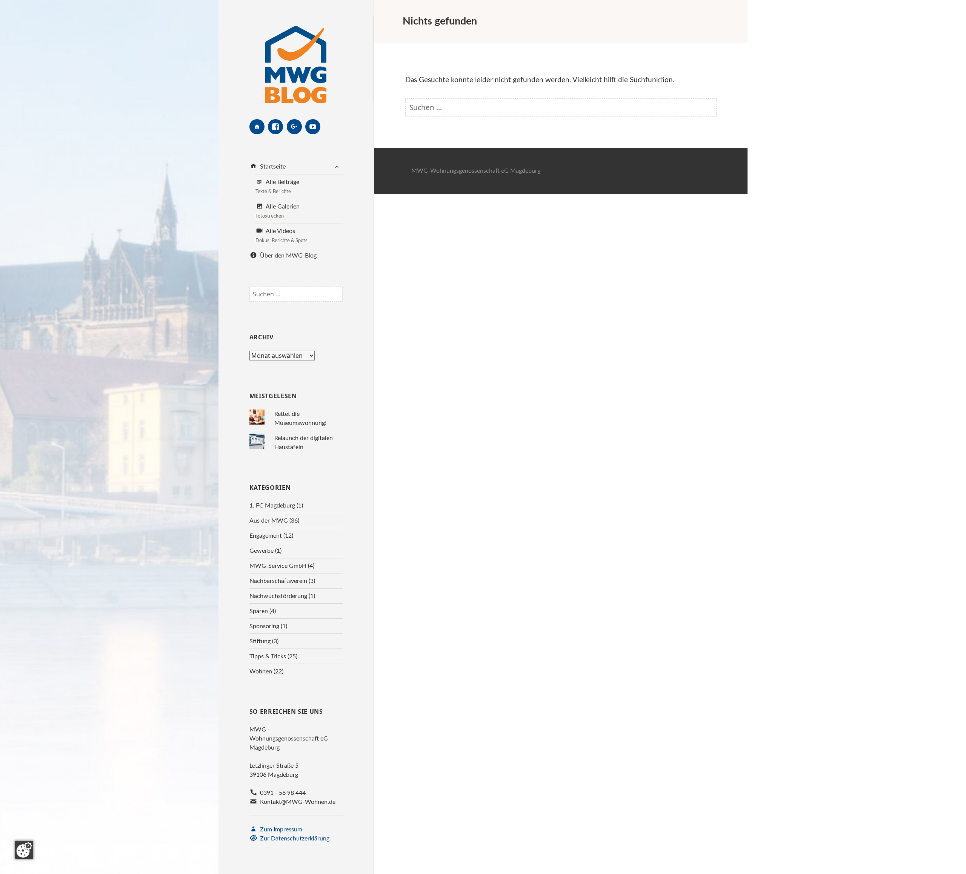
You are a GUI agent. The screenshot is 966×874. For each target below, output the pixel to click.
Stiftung (260, 641)
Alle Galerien (277, 211)
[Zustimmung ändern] (24, 850)
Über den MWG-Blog (287, 256)
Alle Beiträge (277, 186)
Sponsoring (264, 626)
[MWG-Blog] (295, 59)
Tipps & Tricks (267, 656)
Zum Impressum (280, 829)
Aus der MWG (268, 521)
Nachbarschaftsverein (278, 581)
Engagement (265, 536)
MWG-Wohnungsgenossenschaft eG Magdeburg (475, 171)
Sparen (258, 611)
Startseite (272, 167)
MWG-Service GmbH (277, 566)
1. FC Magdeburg (272, 506)
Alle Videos (281, 235)
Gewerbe (261, 551)
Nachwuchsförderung (278, 596)
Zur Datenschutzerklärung (293, 839)
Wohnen (260, 672)
